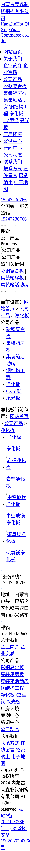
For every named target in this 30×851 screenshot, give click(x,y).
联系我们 (12, 161)
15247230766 (14, 199)
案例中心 (12, 141)
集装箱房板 (15, 93)
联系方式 (12, 168)
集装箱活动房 (15, 284)
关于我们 (12, 58)
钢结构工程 (12, 688)
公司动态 (12, 155)
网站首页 (12, 52)
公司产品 (12, 79)
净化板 (16, 113)
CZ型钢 (11, 120)
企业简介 (12, 65)
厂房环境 (12, 134)
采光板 (13, 398)
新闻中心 (12, 148)
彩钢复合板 (15, 86)
